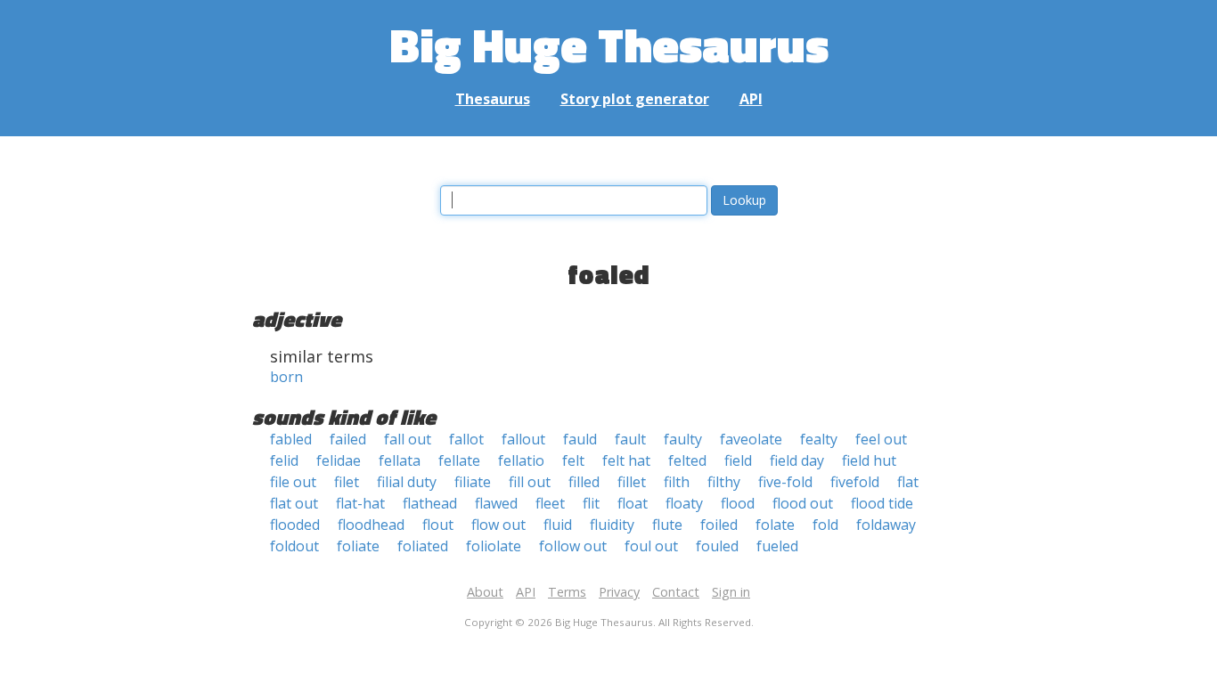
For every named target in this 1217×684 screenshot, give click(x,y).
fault (630, 439)
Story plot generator (634, 99)
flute (667, 524)
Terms (567, 591)
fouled (717, 546)
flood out (802, 503)
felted (687, 460)
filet (346, 482)
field (738, 460)
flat (908, 482)
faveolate (751, 439)
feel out (881, 439)
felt (573, 460)
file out (293, 482)
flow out (498, 524)
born (286, 377)
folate (775, 524)
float (632, 503)
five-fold (785, 482)
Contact (675, 591)
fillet (631, 482)
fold (825, 524)
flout (437, 524)
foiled (719, 524)
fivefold (854, 482)
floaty (684, 503)
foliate (358, 546)
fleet (550, 503)
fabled (291, 439)
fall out (407, 439)
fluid (557, 524)
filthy (723, 482)
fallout (523, 439)
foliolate (493, 546)
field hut (869, 460)
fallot (466, 439)
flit (591, 503)
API (751, 99)
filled (584, 482)
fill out (530, 482)
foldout (294, 546)
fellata (400, 460)
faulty (683, 439)
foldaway (886, 524)
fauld (580, 439)
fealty (818, 439)
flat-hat (360, 503)
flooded (295, 524)
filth (677, 482)
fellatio (521, 460)
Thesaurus (492, 99)
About (485, 591)
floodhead (371, 524)
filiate (472, 482)
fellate (459, 460)
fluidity (612, 524)
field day (797, 460)
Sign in (731, 591)
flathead (430, 503)
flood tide (882, 503)
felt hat (626, 460)
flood (738, 503)
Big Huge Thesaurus (609, 44)
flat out (294, 503)
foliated (422, 546)
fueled (777, 546)
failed (348, 439)
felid (284, 460)
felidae (338, 460)
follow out (573, 546)
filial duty (407, 482)
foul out (651, 546)
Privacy (619, 591)
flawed (496, 503)
